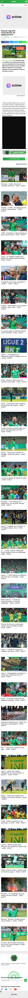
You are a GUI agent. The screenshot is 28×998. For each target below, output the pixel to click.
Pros (2, 37)
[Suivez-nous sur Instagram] (11, 989)
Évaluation (23, 963)
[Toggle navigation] (2, 1)
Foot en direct (7, 968)
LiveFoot (23, 967)
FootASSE (19, 967)
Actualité (3, 963)
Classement (7, 963)
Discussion (18, 963)
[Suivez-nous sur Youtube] (15, 989)
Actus (2, 5)
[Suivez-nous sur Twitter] (6, 989)
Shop (25, 5)
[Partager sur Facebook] (5, 42)
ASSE (2, 968)
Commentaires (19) (14, 159)
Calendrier (13, 963)
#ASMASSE (6, 37)
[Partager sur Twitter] (14, 42)
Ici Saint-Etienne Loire (11, 967)
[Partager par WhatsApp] (23, 42)
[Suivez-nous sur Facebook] (2, 989)
